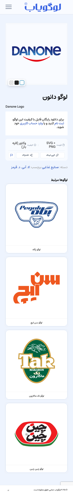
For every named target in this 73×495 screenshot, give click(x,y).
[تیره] (17, 83)
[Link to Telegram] (8, 490)
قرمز (14, 167)
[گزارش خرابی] (11, 155)
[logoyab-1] (43, 7)
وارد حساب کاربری (31, 123)
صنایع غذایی (50, 167)
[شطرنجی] (11, 83)
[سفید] (22, 83)
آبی (24, 167)
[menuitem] (9, 7)
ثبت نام (59, 123)
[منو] (9, 7)
